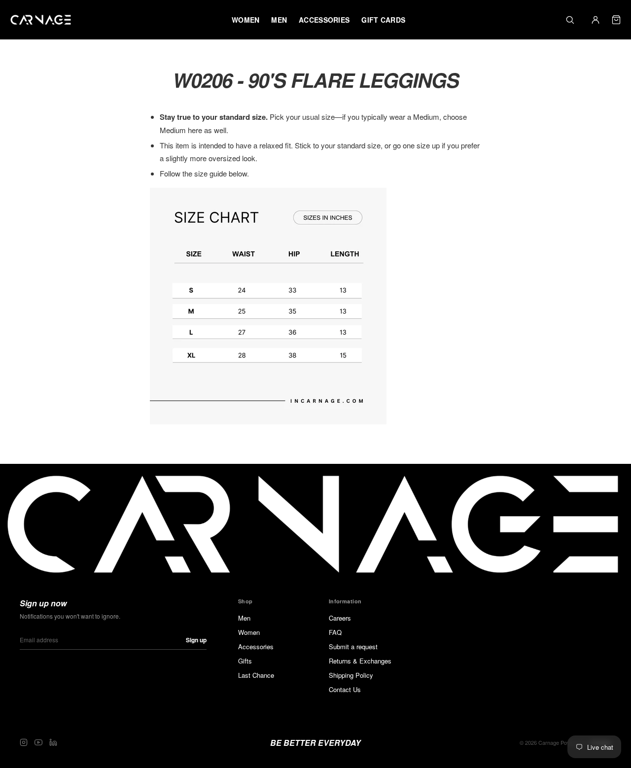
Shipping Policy (351, 675)
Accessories (256, 646)
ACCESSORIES (324, 20)
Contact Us (345, 689)
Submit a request (353, 646)
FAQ (335, 632)
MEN (279, 20)
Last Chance (256, 675)
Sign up (196, 639)
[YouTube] (38, 742)
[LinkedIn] (53, 742)
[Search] (570, 20)
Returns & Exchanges (360, 660)
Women (249, 632)
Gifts (245, 660)
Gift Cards (383, 20)
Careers (340, 618)
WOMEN (245, 20)
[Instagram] (24, 742)
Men (244, 618)
